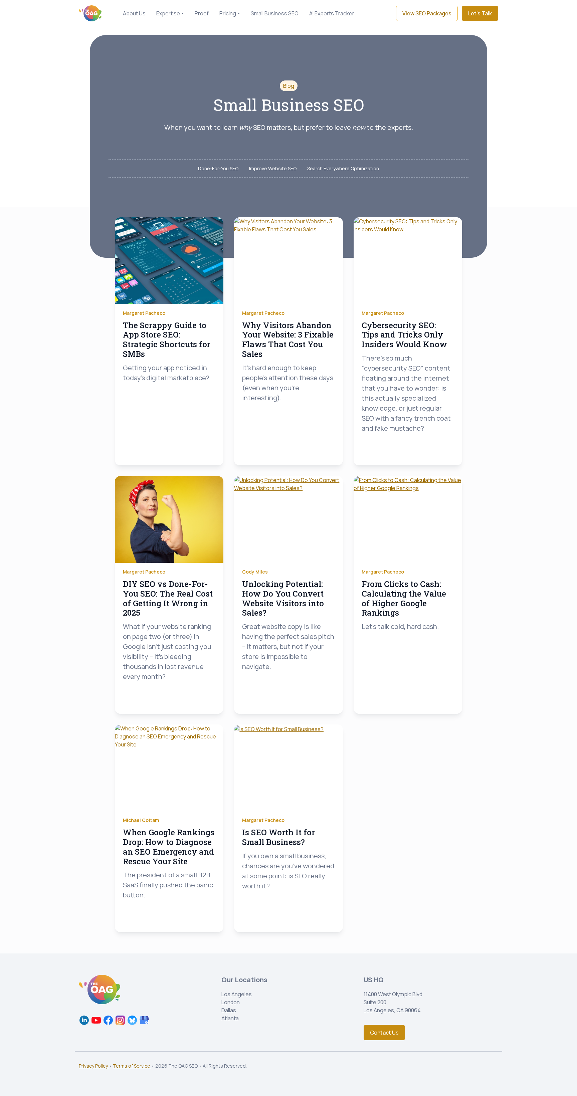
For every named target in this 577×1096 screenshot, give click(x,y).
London (230, 1002)
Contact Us (384, 1032)
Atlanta (230, 1018)
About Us (134, 13)
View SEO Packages (426, 13)
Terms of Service (132, 1066)
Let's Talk (480, 13)
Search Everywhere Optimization (343, 168)
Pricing (227, 13)
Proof (202, 13)
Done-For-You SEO (218, 168)
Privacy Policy (94, 1066)
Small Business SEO (275, 13)
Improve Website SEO (273, 168)
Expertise (168, 13)
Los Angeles (236, 994)
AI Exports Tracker (331, 13)
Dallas (228, 1010)
